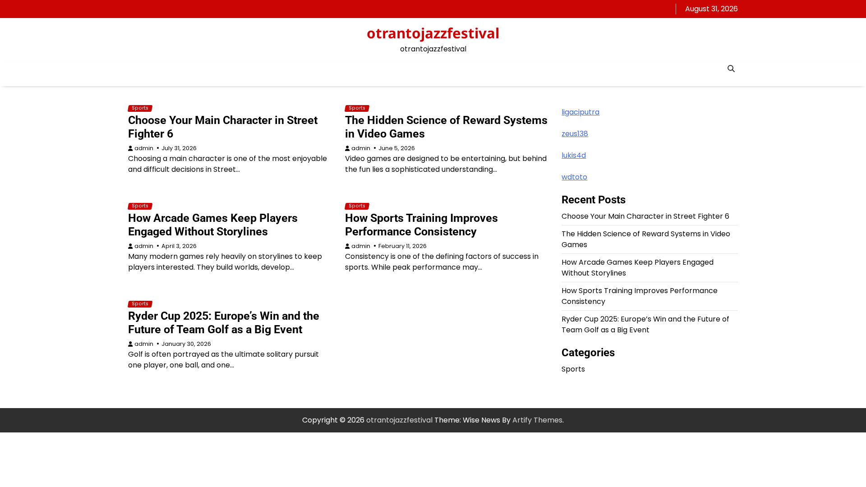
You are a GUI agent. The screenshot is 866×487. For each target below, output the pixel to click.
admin (143, 148)
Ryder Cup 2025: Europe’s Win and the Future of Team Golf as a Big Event (223, 322)
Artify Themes (537, 420)
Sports (140, 108)
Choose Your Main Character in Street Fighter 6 (645, 216)
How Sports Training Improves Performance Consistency (421, 224)
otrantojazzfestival (433, 32)
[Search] (731, 68)
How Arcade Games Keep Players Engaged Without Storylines (213, 224)
